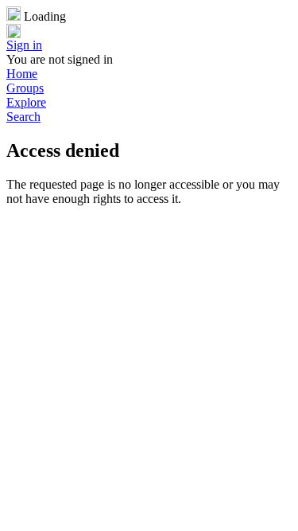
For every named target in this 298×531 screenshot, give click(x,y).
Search (23, 116)
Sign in (24, 45)
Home (21, 73)
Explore (26, 102)
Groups (25, 88)
